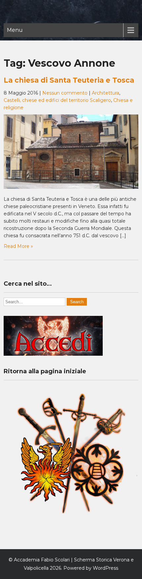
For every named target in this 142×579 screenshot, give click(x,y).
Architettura (105, 93)
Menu (15, 30)
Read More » (18, 246)
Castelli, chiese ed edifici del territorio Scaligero (57, 100)
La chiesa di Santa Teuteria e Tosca (69, 80)
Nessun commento (65, 93)
